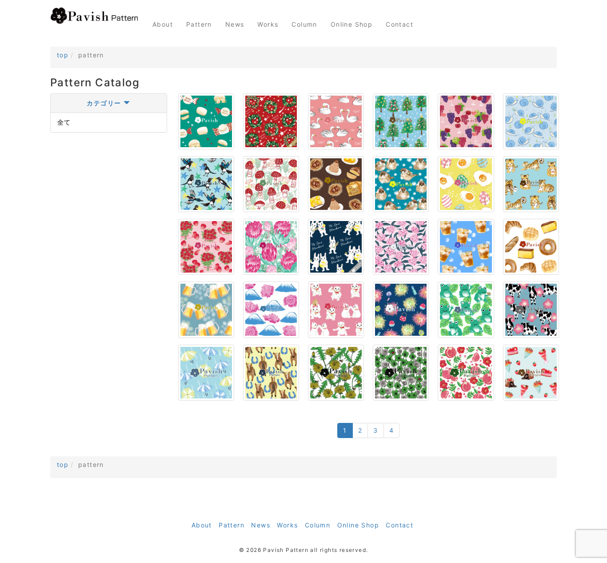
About (162, 24)
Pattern (199, 24)
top (62, 55)
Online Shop (351, 24)
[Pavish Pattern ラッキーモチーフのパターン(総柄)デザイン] (95, 15)
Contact (399, 24)
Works (267, 24)
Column (304, 24)
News (234, 24)
